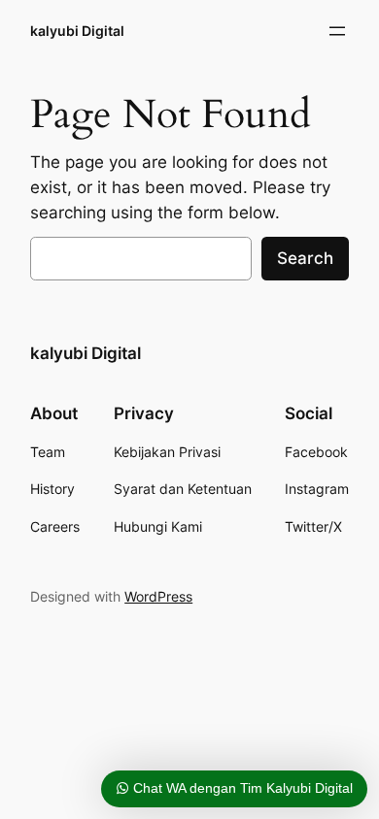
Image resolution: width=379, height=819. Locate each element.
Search (305, 258)
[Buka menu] (337, 31)
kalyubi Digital (77, 30)
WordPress (158, 596)
